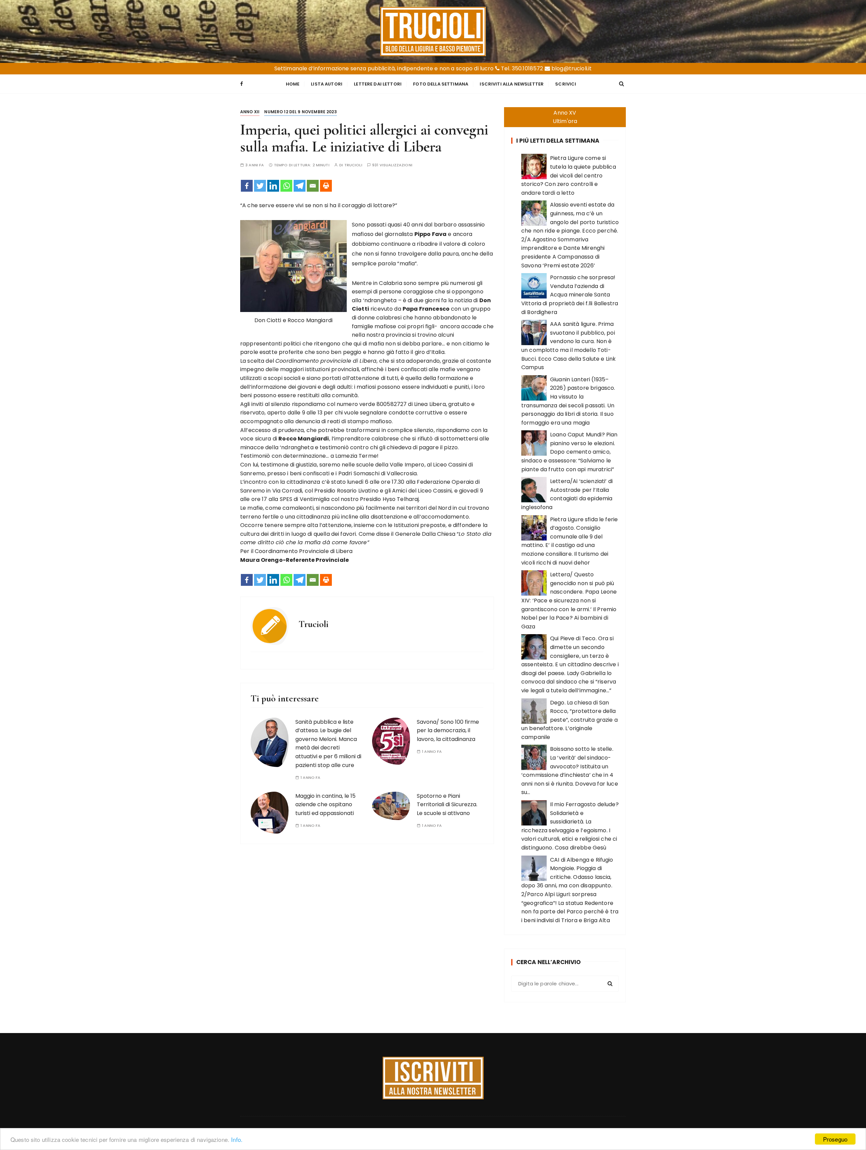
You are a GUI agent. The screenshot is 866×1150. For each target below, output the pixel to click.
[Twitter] (260, 186)
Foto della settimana (440, 84)
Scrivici (565, 84)
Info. (237, 1139)
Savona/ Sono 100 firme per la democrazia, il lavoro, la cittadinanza (448, 730)
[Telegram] (299, 186)
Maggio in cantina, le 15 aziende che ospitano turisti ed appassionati (325, 804)
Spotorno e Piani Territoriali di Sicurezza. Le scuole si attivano (447, 804)
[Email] (313, 186)
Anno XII (249, 112)
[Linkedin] (273, 186)
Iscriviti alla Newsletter (512, 84)
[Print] (326, 186)
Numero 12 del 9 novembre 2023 (300, 112)
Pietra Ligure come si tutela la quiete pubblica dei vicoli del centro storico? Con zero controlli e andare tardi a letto (568, 175)
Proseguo (835, 1139)
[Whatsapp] (286, 186)
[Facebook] (247, 186)
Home (293, 84)
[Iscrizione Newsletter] (433, 1078)
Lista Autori (326, 84)
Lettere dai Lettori (378, 84)
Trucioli (353, 165)
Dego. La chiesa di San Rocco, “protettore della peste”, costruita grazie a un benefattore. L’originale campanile (569, 720)
